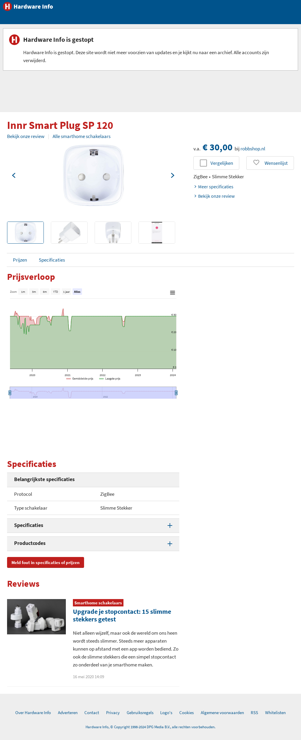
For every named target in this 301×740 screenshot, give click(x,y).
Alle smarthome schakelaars (82, 136)
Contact (91, 712)
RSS (254, 712)
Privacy (113, 712)
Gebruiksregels (140, 712)
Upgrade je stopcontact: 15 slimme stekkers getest (122, 615)
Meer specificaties (215, 186)
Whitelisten (275, 712)
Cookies (186, 712)
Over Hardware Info (33, 712)
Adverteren (68, 712)
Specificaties (52, 260)
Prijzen (20, 260)
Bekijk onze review (25, 136)
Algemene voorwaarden (222, 712)
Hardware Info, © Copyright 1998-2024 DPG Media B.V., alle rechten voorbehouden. (150, 726)
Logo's (166, 712)
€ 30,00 (218, 147)
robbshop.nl (252, 148)
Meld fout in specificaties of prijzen (45, 562)
